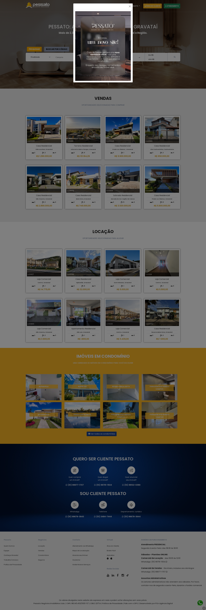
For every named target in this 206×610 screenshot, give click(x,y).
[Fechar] (130, 6)
